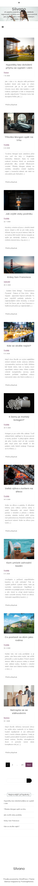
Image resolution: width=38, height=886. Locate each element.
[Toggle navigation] (2, 27)
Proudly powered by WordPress (15, 879)
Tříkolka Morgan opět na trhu (15, 809)
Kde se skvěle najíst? (19, 345)
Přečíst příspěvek (11, 105)
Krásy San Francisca (19, 277)
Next (29, 765)
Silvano (19, 9)
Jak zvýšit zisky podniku (19, 213)
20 (22, 765)
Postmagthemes (27, 881)
